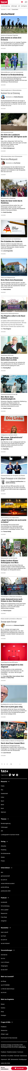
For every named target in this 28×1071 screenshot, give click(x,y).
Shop (2, 1011)
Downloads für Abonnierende (9, 1038)
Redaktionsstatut (12, 1052)
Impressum (4, 1059)
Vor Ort (3, 958)
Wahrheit (3, 812)
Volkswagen (4, 827)
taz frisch (3, 936)
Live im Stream (5, 962)
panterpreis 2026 (5, 891)
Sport (2, 801)
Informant (17, 1055)
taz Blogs (3, 981)
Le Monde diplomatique (7, 989)
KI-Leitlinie (10, 1055)
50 (11, 764)
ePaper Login (4, 1034)
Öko (2, 789)
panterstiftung (5, 887)
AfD (2, 831)
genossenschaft (5, 876)
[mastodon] (10, 775)
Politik (8, 9)
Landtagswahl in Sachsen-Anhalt (10, 834)
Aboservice (4, 1030)
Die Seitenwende (5, 853)
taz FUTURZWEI (5, 985)
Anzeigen (3, 1015)
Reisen (3, 1004)
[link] (6, 6)
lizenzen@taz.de (22, 1047)
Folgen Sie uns (4, 775)
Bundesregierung (5, 823)
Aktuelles (3, 846)
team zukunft (4, 932)
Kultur (2, 797)
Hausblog (3, 849)
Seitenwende (14, 1059)
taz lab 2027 (4, 969)
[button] (26, 2)
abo (2, 872)
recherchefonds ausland (7, 883)
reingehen (3, 921)
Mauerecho (4, 913)
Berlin (2, 804)
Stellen (3, 857)
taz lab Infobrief (5, 943)
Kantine (3, 1008)
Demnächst (4, 954)
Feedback (3, 1026)
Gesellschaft (4, 793)
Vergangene (4, 966)
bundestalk (4, 902)
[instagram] (17, 775)
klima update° (5, 909)
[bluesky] (13, 775)
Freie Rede (4, 917)
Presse (3, 861)
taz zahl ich (4, 879)
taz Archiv (3, 992)
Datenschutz (23, 1055)
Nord (2, 808)
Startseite (3, 9)
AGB (9, 1059)
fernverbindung (5, 906)
